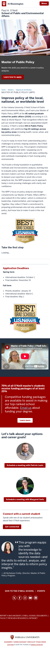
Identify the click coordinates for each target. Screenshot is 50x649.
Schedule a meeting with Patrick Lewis (25, 465)
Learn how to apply (13, 77)
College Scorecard (20, 642)
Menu (44, 3)
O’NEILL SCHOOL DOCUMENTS (35, 616)
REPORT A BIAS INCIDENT (10, 616)
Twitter (14, 598)
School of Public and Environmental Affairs (22, 13)
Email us (25, 408)
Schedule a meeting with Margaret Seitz (25, 499)
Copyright (10, 645)
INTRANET (33, 618)
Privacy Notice (41, 642)
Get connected (12, 526)
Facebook (19, 598)
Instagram (25, 598)
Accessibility (8, 642)
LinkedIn (35, 598)
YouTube (30, 598)
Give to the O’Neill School (19, 591)
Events (41, 591)
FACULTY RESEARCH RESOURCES (14, 618)
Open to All (31, 642)
